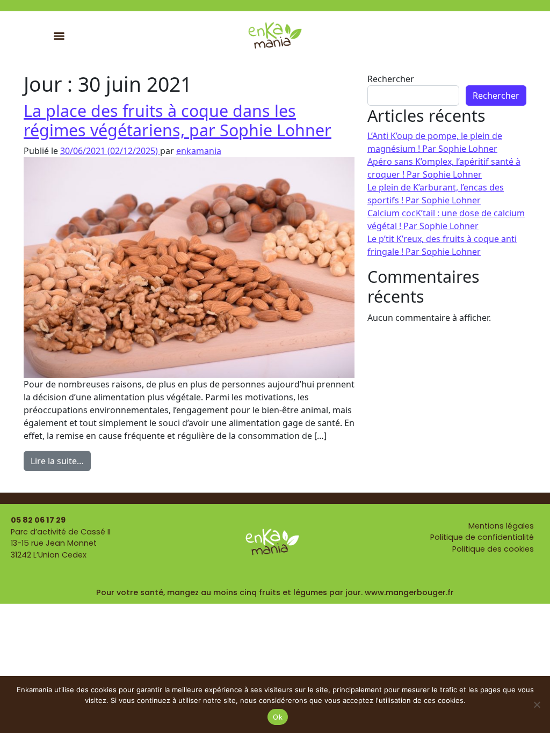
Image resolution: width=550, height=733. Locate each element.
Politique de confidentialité (482, 537)
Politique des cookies (493, 549)
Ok (278, 717)
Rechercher (390, 79)
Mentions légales (501, 526)
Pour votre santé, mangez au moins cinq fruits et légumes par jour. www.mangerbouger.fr (275, 592)
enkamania (198, 151)
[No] (536, 704)
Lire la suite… (61, 459)
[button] (59, 35)
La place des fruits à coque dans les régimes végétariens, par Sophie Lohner (177, 120)
